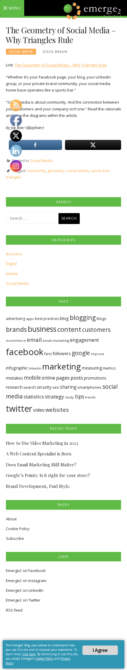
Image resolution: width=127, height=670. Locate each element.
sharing (68, 387)
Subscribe (15, 538)
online (48, 378)
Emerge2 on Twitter (23, 600)
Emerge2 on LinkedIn (24, 590)
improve (97, 354)
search (29, 387)
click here (28, 654)
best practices (47, 318)
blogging (83, 317)
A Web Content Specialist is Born (38, 454)
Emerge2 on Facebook (26, 570)
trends (90, 397)
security (44, 387)
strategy (54, 396)
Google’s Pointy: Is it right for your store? (48, 475)
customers (96, 330)
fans (48, 353)
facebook (24, 352)
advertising (15, 318)
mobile (32, 377)
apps (30, 318)
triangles (14, 177)
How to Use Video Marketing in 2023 (42, 443)
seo (55, 387)
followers (62, 353)
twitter (19, 408)
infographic (17, 368)
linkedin (35, 368)
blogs (101, 318)
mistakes (14, 378)
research (14, 387)
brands (16, 329)
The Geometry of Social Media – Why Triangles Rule (61, 65)
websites (57, 409)
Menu (15, 8)
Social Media (21, 52)
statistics (34, 396)
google (81, 353)
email (34, 340)
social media (77, 170)
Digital (11, 263)
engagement (84, 340)
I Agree (100, 650)
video (39, 410)
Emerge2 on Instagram (26, 580)
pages (63, 377)
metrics (109, 368)
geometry (56, 170)
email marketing (56, 340)
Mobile (12, 273)
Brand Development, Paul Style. (38, 486)
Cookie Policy (18, 528)
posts (77, 377)
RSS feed (14, 610)
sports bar (100, 170)
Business (14, 253)
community (36, 170)
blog (64, 318)
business (42, 329)
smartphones (89, 387)
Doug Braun (55, 52)
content (69, 329)
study (69, 397)
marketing (61, 366)
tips (79, 396)
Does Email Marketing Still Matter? (41, 465)
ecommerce (16, 340)
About (11, 519)
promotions (95, 378)
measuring (92, 368)
